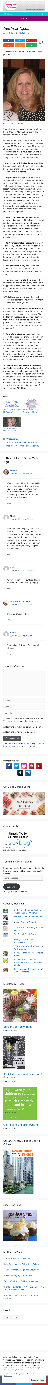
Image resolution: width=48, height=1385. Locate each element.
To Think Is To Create (20, 601)
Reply (9, 503)
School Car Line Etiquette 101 (27, 922)
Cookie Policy (8, 1376)
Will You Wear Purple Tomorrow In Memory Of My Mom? (30, 412)
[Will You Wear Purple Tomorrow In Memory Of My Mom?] (31, 404)
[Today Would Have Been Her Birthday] (12, 422)
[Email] (28, 773)
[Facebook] (9, 766)
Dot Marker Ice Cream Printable (28, 917)
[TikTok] (20, 773)
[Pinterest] (39, 766)
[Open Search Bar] (42, 14)
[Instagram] (24, 766)
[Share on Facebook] (8, 40)
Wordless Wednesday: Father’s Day (22, 442)
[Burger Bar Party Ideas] (24, 1006)
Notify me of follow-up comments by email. (24, 727)
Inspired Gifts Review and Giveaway (22, 446)
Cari (12, 567)
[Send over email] (31, 45)
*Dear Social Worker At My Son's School (21, 1264)
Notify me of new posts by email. (20, 732)
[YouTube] (31, 766)
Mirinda (13, 470)
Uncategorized (13, 439)
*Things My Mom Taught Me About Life (21, 1270)
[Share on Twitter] (20, 40)
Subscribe (11, 886)
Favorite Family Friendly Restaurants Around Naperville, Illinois (28, 962)
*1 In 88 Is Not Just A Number (16, 1258)
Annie (13, 633)
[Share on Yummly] (8, 45)
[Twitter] (16, 766)
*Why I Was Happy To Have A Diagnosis (21, 1281)
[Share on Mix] (20, 45)
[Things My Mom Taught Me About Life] (12, 404)
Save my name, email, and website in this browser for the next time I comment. (24, 719)
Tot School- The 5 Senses (26, 934)
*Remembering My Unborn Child (17, 1275)
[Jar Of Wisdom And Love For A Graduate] (24, 1053)
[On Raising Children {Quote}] (24, 1104)
